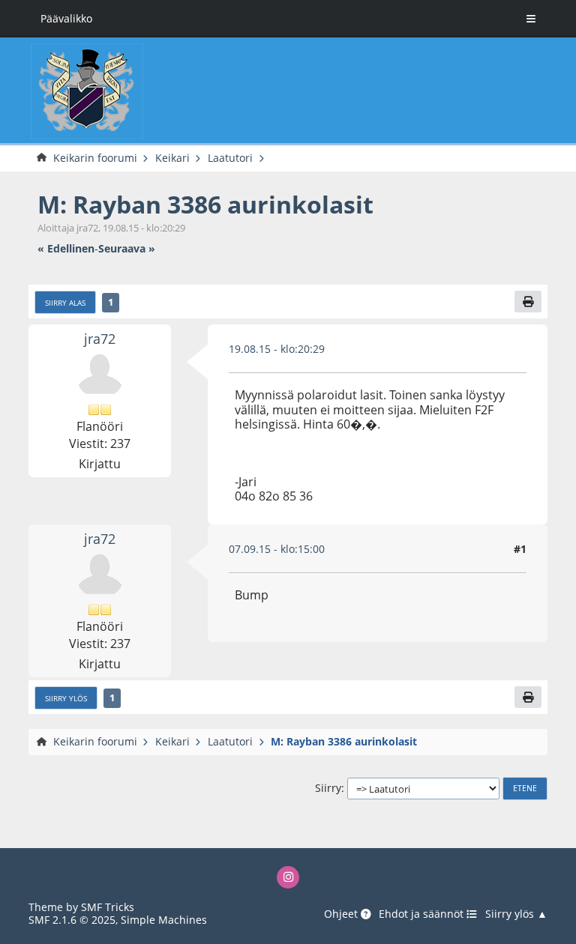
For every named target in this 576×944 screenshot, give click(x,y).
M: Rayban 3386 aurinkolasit (206, 204)
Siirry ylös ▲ (516, 914)
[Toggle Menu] (531, 18)
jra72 (100, 338)
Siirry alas (65, 302)
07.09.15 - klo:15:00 (277, 549)
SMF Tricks (107, 907)
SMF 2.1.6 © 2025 (72, 920)
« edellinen (66, 248)
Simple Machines (164, 920)
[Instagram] (288, 877)
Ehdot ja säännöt (422, 914)
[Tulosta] (528, 301)
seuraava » (126, 248)
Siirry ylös (66, 698)
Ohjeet (342, 914)
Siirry (328, 787)
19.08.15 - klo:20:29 (277, 349)
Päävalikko (66, 18)
